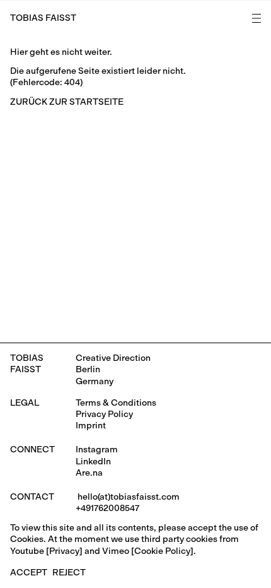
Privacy (64, 551)
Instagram (97, 449)
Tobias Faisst (43, 18)
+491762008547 (107, 508)
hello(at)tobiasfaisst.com (128, 496)
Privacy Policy (104, 414)
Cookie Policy (162, 551)
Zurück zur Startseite (67, 102)
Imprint (91, 425)
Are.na (89, 472)
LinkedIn (93, 461)
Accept (28, 572)
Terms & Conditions (116, 402)
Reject (69, 572)
